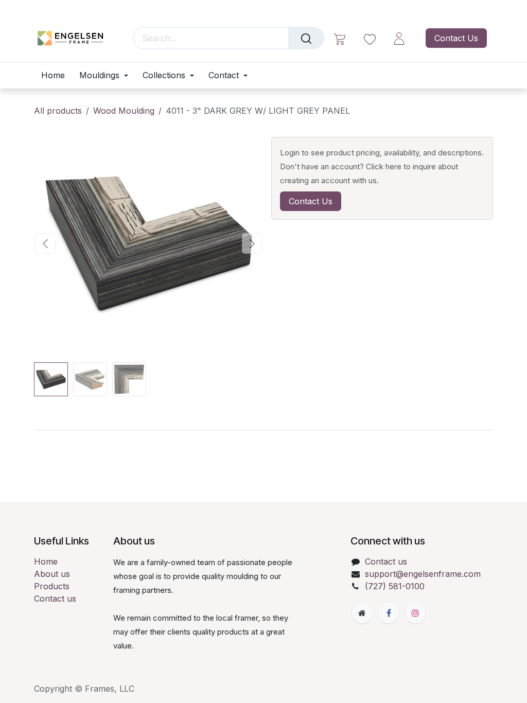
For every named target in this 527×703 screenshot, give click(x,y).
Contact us (55, 598)
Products (51, 586)
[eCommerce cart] (339, 38)
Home (46, 561)
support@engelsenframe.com (423, 574)
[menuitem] (56, 75)
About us (52, 574)
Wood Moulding (123, 111)
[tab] (263, 429)
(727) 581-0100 (395, 586)
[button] (45, 243)
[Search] (306, 38)
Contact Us (456, 38)
